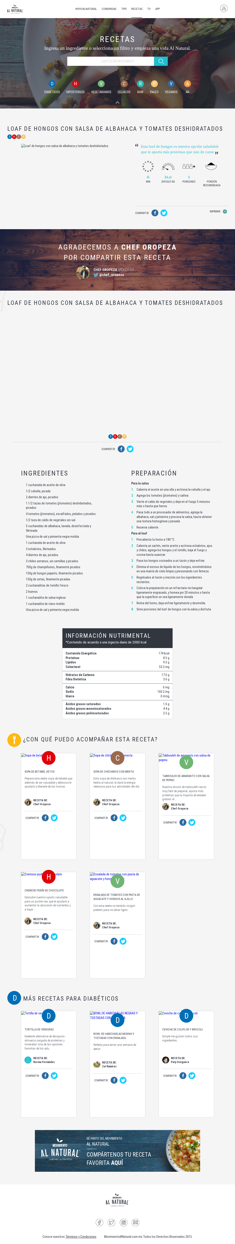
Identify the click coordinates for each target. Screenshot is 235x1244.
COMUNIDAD (109, 9)
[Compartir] (154, 214)
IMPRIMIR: (215, 211)
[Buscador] (117, 103)
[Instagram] (123, 1223)
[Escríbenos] (135, 1223)
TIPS (123, 9)
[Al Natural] (15, 9)
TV (149, 9)
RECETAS (136, 9)
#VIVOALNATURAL (86, 9)
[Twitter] (111, 1223)
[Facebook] (99, 1223)
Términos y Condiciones (80, 1236)
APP (157, 9)
